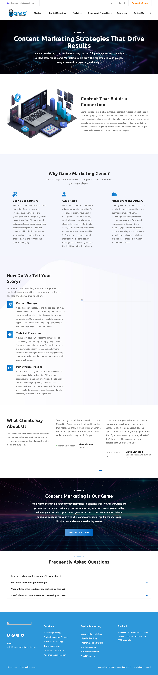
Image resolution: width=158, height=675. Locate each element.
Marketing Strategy (52, 633)
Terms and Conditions (28, 667)
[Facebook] (8, 635)
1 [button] (100, 470)
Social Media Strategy (53, 641)
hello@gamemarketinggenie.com (21, 3)
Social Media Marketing (91, 634)
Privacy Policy (12, 667)
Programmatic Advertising (92, 643)
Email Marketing (88, 656)
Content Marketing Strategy (56, 637)
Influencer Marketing (90, 652)
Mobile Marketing (88, 647)
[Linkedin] (17, 635)
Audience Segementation (55, 655)
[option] (79, 432)
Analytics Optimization (54, 650)
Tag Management (51, 646)
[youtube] (22, 635)
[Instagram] (13, 635)
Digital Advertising (89, 638)
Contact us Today (79, 532)
